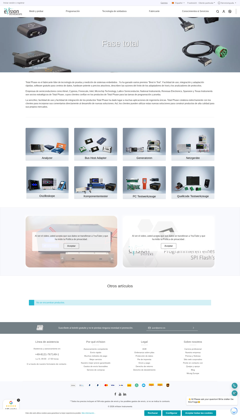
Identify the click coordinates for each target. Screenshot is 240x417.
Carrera (164, 3)
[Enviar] (193, 328)
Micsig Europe (193, 373)
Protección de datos (144, 356)
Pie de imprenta (144, 359)
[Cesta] (236, 11)
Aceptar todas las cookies (199, 413)
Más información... (88, 413)
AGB (144, 349)
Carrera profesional (193, 349)
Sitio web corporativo (193, 359)
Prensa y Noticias (193, 356)
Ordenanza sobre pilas (144, 352)
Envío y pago (144, 363)
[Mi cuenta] (224, 11)
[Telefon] (235, 386)
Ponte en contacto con (193, 363)
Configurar (171, 413)
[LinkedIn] (124, 395)
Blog (193, 370)
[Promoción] (230, 11)
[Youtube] (120, 395)
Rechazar (153, 413)
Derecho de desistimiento (144, 370)
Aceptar (71, 246)
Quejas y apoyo (193, 366)
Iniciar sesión (9, 3)
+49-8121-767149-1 (47, 354)
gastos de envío (112, 401)
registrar (20, 3)
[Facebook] (115, 395)
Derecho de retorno (144, 366)
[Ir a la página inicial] (11, 11)
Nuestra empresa (193, 352)
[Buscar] (217, 11)
